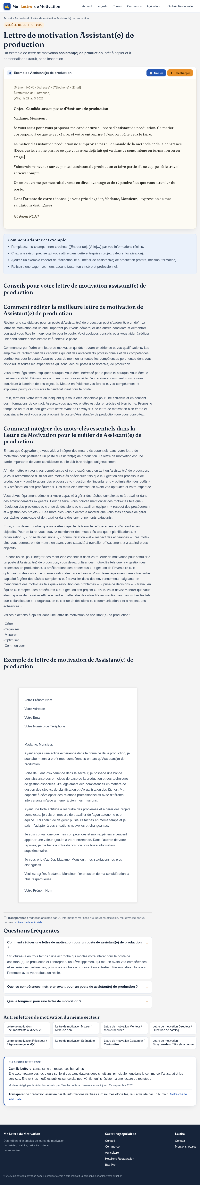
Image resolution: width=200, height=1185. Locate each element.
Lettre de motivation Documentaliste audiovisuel (23, 1028)
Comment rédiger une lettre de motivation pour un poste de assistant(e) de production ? (74, 945)
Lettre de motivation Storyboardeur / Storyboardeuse (173, 1042)
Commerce (134, 6)
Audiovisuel (22, 18)
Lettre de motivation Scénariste (75, 1040)
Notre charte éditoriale (28, 922)
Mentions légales (185, 1146)
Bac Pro (110, 1164)
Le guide (102, 6)
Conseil (117, 6)
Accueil (87, 6)
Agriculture (153, 6)
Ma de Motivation (32, 6)
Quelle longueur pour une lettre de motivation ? (44, 1001)
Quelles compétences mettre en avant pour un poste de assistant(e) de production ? (72, 986)
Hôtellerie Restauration (179, 6)
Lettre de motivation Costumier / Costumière (124, 1042)
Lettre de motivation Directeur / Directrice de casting (172, 1028)
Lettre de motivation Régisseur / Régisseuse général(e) (26, 1042)
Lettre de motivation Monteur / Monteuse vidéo (123, 1028)
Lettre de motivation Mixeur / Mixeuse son (73, 1028)
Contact (180, 1140)
